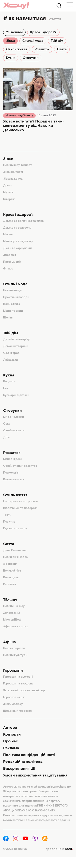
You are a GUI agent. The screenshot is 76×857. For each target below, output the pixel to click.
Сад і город (11, 353)
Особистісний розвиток (20, 466)
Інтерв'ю (9, 199)
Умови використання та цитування (35, 776)
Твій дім (57, 41)
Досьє (7, 185)
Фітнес (8, 268)
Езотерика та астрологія (20, 501)
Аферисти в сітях (15, 626)
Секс (6, 423)
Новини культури (15, 655)
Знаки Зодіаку (13, 704)
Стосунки (30, 58)
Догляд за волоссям (17, 227)
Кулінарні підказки (16, 395)
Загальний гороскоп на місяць (24, 690)
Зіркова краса (13, 178)
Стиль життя (16, 49)
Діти (6, 437)
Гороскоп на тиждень (18, 683)
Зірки (10, 41)
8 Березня (10, 564)
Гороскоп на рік (14, 697)
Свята (62, 49)
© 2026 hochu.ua (15, 849)
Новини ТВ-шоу (14, 606)
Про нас (10, 741)
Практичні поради (16, 297)
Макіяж (8, 234)
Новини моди (12, 290)
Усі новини (14, 32)
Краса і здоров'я (43, 32)
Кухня (10, 58)
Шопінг (8, 317)
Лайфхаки (10, 360)
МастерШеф (12, 619)
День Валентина (15, 550)
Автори (10, 728)
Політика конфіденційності (29, 755)
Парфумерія (12, 262)
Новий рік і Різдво (15, 557)
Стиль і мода (32, 41)
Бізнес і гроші (12, 459)
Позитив (9, 521)
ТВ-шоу (10, 600)
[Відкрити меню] (69, 5)
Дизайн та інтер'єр (16, 339)
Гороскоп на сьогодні (18, 677)
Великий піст (12, 570)
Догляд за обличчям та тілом (23, 221)
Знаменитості (13, 172)
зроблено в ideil (59, 849)
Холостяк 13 (11, 613)
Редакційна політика (22, 762)
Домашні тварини (15, 346)
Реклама (11, 748)
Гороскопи (13, 671)
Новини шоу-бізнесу (17, 165)
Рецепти (9, 381)
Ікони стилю (11, 304)
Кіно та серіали (14, 648)
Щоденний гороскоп (17, 711)
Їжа (5, 388)
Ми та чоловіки (13, 417)
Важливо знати (13, 479)
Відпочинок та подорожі (20, 508)
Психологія (11, 472)
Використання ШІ (19, 769)
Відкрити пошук (59, 6)
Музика (8, 192)
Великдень (11, 577)
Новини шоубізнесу (19, 115)
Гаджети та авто (15, 528)
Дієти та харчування (17, 248)
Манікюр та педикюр (18, 241)
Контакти (12, 735)
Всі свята (9, 584)
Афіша (9, 642)
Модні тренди (13, 311)
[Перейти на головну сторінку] (16, 5)
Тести (7, 515)
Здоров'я (9, 255)
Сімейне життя (13, 430)
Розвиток (42, 49)
